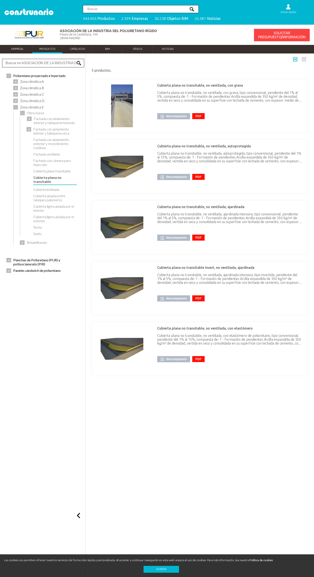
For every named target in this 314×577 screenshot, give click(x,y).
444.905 (99, 18)
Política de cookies (261, 560)
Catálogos (77, 48)
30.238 (171, 18)
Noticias (168, 48)
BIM (107, 48)
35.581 (208, 18)
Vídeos (137, 48)
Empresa (17, 48)
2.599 (134, 18)
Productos (47, 48)
